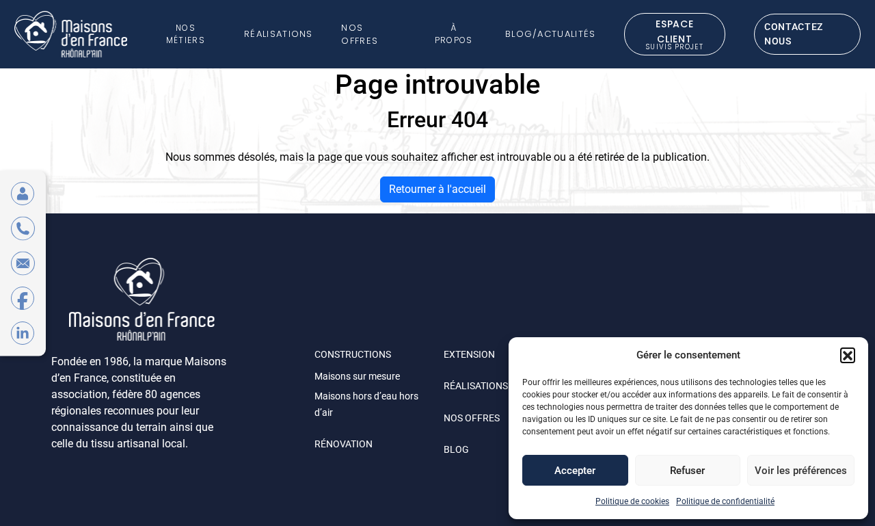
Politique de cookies (632, 501)
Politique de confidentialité (725, 501)
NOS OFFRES (472, 417)
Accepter (574, 470)
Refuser (687, 470)
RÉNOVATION (343, 443)
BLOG (456, 449)
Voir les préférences (801, 470)
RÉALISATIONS (476, 385)
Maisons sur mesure (357, 376)
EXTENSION (469, 354)
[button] (847, 355)
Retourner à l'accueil (437, 189)
